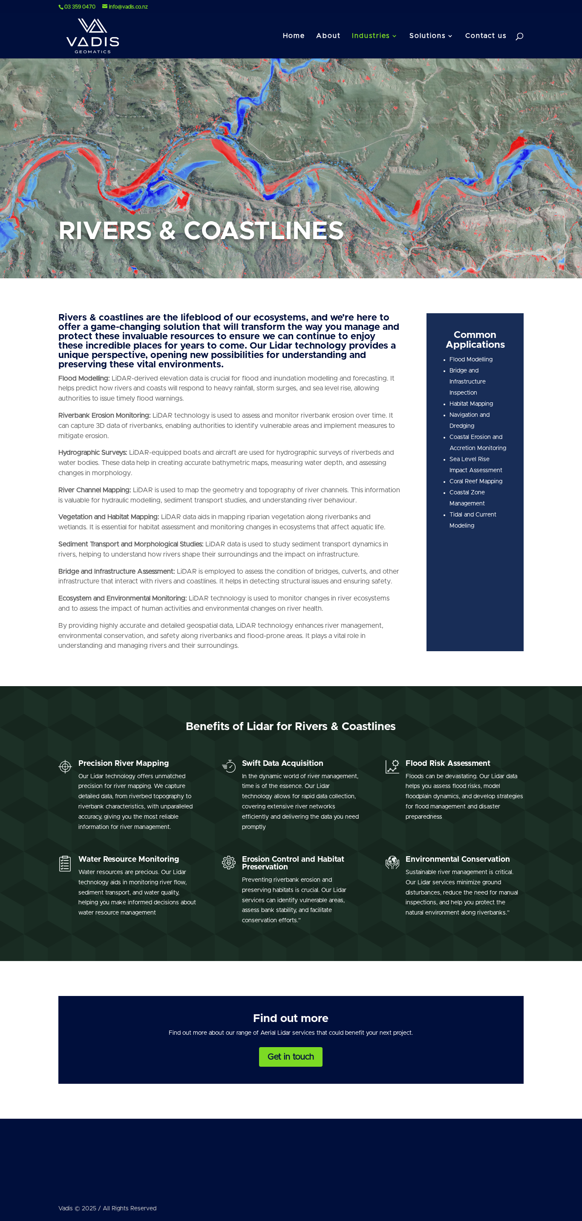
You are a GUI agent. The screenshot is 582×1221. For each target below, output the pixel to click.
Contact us (486, 36)
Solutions (427, 36)
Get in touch (291, 1057)
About (328, 36)
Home (294, 36)
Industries (371, 36)
